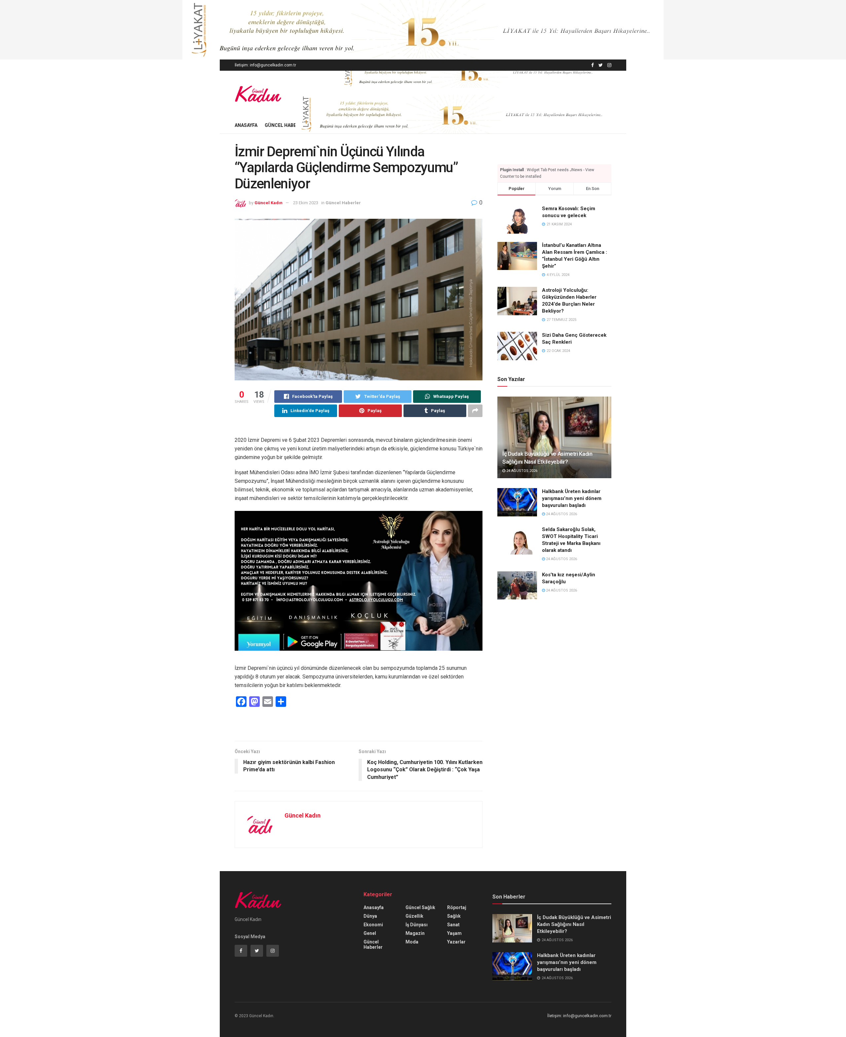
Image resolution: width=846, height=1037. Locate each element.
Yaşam (454, 933)
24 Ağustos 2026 (521, 471)
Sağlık (454, 916)
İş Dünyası (416, 924)
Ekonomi (373, 924)
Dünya (370, 916)
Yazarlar (456, 941)
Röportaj (456, 907)
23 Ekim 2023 (305, 202)
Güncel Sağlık (420, 907)
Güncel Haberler (286, 125)
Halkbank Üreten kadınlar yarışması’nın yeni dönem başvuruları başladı (571, 498)
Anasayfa (246, 125)
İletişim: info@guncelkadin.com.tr (265, 65)
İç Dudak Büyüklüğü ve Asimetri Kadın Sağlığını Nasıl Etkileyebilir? (574, 924)
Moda (411, 941)
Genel (370, 933)
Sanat (453, 924)
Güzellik (414, 916)
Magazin (415, 933)
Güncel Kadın (268, 202)
